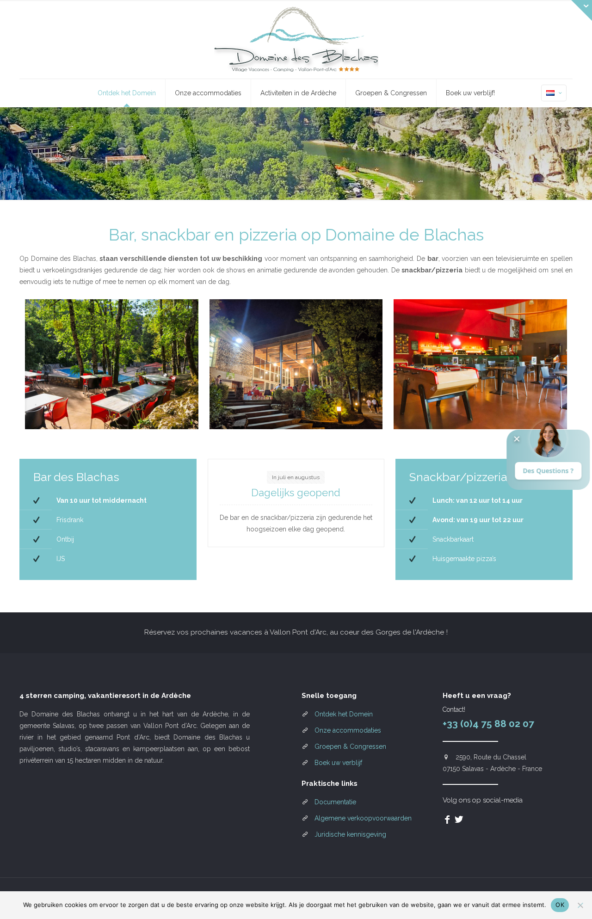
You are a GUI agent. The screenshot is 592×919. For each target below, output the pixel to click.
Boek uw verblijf (338, 762)
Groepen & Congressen (350, 746)
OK (559, 904)
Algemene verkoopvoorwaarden (363, 818)
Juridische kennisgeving (350, 834)
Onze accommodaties (347, 730)
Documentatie (335, 802)
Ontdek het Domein (343, 714)
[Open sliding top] (581, 10)
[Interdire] (580, 905)
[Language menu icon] (554, 93)
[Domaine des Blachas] (296, 39)
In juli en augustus (296, 477)
